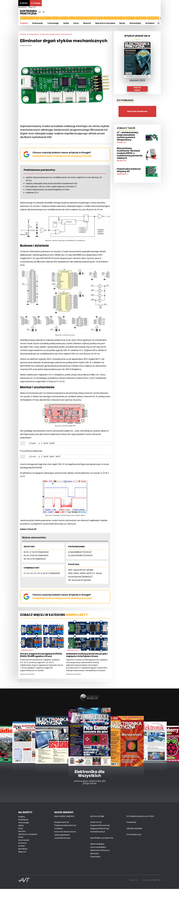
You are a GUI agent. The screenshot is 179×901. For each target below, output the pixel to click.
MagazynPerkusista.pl (99, 828)
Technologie (53, 23)
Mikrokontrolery (28, 18)
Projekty (24, 23)
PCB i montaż (141, 18)
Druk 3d (55, 18)
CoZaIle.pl (58, 828)
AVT (155, 880)
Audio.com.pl (95, 822)
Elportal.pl (94, 853)
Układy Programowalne (86, 18)
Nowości (87, 23)
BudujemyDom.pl (61, 822)
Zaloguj (36, 3)
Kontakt (21, 846)
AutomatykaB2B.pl (98, 847)
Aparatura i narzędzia (105, 23)
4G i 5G (72, 18)
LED (115, 18)
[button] (18, 18)
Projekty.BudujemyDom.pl (65, 825)
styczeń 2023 (137, 80)
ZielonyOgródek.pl (62, 835)
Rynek (122, 23)
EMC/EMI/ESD (152, 18)
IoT (37, 18)
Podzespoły (37, 23)
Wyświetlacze (45, 18)
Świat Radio (95, 856)
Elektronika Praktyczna (100, 850)
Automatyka (135, 23)
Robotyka (64, 18)
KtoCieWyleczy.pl (134, 834)
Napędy (100, 18)
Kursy (76, 23)
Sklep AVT (32, 7)
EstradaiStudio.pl (97, 831)
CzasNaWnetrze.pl (62, 838)
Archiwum (150, 23)
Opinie (66, 23)
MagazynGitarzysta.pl (99, 825)
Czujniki (121, 18)
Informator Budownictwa (65, 831)
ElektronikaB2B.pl (97, 844)
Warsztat (130, 18)
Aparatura (108, 18)
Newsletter (22, 7)
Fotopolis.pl (131, 822)
